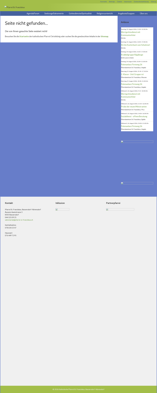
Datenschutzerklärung (141, 2)
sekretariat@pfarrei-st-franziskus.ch (19, 220)
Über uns (144, 13)
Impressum (128, 2)
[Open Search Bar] (154, 13)
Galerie (119, 2)
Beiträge (112, 2)
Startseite (103, 2)
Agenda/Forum (33, 13)
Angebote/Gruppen (126, 13)
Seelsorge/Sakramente (54, 13)
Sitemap (153, 2)
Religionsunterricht (105, 13)
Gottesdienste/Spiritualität (80, 13)
